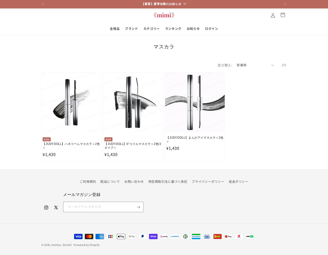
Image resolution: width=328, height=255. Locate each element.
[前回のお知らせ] (43, 4)
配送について (110, 181)
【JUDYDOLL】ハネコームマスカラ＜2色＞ (71, 145)
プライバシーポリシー (208, 181)
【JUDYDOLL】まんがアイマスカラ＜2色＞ (194, 139)
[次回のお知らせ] (285, 4)
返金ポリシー (238, 181)
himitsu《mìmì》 (62, 245)
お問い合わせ (134, 181)
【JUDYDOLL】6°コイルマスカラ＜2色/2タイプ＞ (132, 145)
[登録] (138, 207)
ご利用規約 (88, 181)
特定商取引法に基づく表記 (167, 181)
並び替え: (225, 65)
